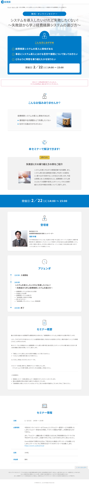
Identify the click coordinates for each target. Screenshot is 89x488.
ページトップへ (82, 467)
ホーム (9, 7)
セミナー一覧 (15, 7)
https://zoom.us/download (34, 446)
